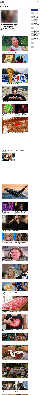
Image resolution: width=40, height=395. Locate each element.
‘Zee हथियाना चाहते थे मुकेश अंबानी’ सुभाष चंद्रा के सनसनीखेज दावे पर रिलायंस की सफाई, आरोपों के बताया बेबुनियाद (36, 31)
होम (12, 1)
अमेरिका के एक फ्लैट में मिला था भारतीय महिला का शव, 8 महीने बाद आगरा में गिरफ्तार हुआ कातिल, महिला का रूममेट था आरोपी (36, 47)
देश (14, 1)
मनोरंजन (17, 1)
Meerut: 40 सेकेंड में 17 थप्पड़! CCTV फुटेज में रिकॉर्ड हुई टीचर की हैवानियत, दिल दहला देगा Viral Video (36, 13)
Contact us (26, 1)
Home (0, 4)
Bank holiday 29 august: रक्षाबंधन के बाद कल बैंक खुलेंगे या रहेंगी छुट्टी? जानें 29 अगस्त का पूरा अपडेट (36, 39)
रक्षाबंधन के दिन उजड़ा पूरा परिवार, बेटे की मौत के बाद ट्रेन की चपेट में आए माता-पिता (36, 24)
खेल (22, 1)
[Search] (37, 1)
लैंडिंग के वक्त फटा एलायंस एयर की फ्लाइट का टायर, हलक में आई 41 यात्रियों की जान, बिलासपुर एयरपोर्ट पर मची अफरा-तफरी (36, 20)
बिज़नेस (20, 1)
